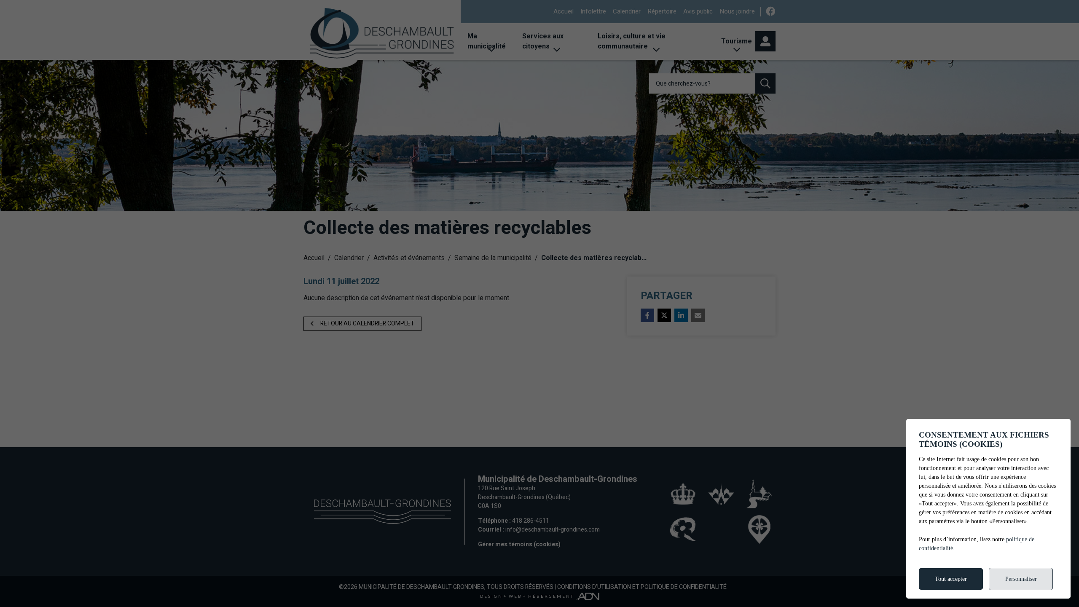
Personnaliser (1021, 579)
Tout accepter (951, 579)
